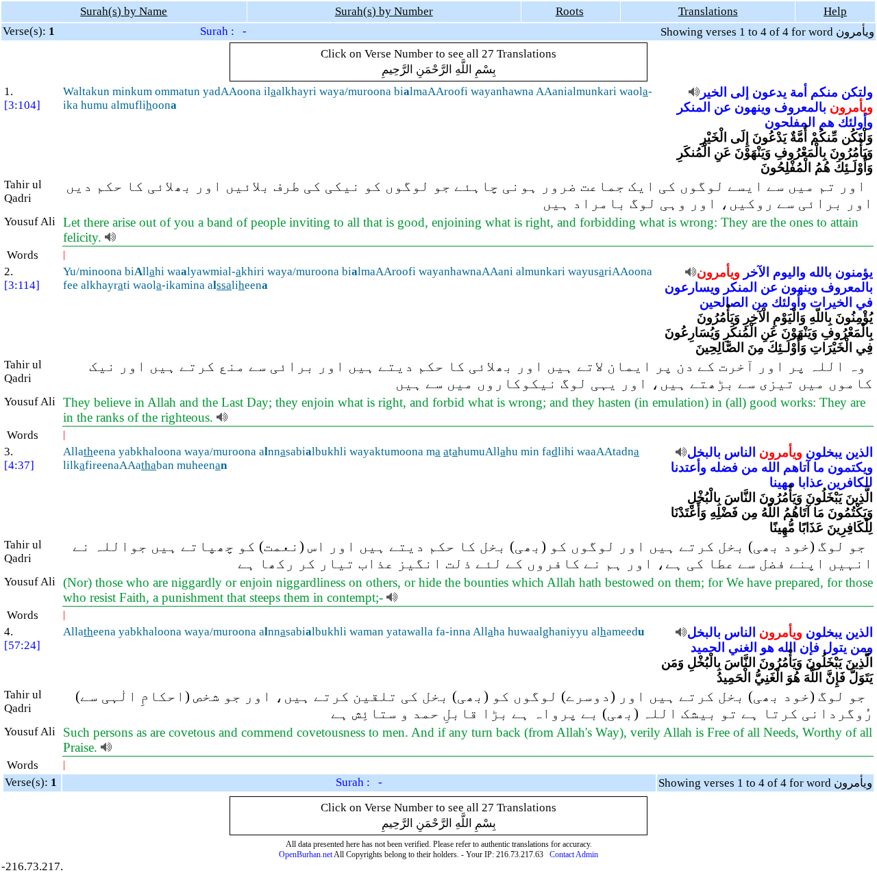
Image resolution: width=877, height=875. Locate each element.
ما (818, 467)
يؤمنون (854, 272)
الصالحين (724, 302)
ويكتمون (850, 467)
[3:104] (22, 105)
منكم (824, 92)
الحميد (708, 647)
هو (767, 647)
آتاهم (796, 467)
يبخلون (824, 452)
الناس (740, 452)
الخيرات (831, 302)
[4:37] (19, 465)
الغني (742, 647)
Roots (570, 11)
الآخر (756, 272)
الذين (859, 452)
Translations (708, 11)
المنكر (694, 107)
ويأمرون (851, 107)
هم (827, 122)
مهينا (782, 482)
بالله (820, 272)
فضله (724, 467)
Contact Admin (573, 854)
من (760, 302)
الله (770, 467)
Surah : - (223, 31)
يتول (835, 647)
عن (722, 107)
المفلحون (790, 122)
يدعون (769, 92)
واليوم (789, 272)
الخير (713, 92)
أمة (798, 92)
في (864, 302)
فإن (809, 647)
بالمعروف (800, 107)
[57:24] (22, 645)
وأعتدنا (688, 467)
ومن (861, 647)
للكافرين (850, 482)
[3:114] (22, 285)
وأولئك (855, 122)
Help (835, 11)
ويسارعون (692, 287)
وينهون (752, 107)
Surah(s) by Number (384, 11)
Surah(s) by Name (123, 11)
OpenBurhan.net (305, 854)
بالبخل (704, 452)
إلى (739, 92)
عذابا (811, 482)
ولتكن (857, 92)
